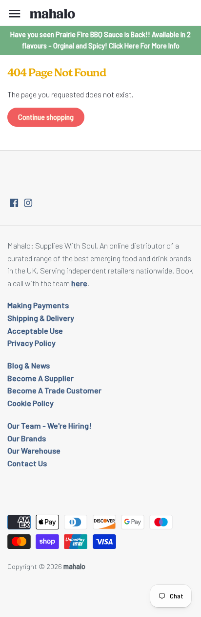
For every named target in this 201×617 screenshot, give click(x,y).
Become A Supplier (40, 378)
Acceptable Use (35, 330)
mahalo (74, 566)
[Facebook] (14, 202)
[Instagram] (28, 202)
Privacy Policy (31, 342)
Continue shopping (46, 117)
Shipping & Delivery (40, 317)
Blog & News (28, 365)
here (79, 283)
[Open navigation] (14, 13)
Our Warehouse (33, 450)
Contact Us (27, 463)
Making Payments (38, 305)
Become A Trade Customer (54, 390)
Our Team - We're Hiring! (49, 425)
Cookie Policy (30, 403)
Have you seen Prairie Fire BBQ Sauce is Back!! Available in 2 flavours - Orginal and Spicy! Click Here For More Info (100, 39)
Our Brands (26, 438)
